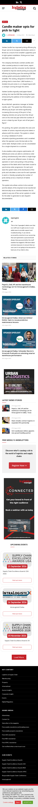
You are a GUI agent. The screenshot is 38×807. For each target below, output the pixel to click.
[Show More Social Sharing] (34, 41)
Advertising (5, 715)
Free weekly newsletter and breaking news (15, 727)
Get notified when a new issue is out (13, 746)
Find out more (17, 580)
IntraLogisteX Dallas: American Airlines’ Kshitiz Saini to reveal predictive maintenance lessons (17, 320)
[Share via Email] (27, 41)
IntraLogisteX (6, 779)
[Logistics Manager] (19, 8)
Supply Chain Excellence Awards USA (14, 764)
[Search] (34, 8)
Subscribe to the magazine (10, 723)
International (6, 686)
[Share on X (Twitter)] (17, 41)
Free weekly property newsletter (12, 731)
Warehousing (6, 678)
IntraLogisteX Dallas (17, 607)
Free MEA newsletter (9, 739)
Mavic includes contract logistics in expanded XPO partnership (23, 422)
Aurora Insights (7, 690)
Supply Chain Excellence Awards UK (17, 640)
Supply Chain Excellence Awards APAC (14, 771)
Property (5, 682)
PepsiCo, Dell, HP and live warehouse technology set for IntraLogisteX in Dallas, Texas (18, 286)
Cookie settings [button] (8, 802)
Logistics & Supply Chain (10, 674)
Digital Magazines (7, 702)
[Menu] (3, 8)
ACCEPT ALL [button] (28, 802)
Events (4, 698)
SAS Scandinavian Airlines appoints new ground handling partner (23, 432)
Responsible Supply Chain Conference (14, 775)
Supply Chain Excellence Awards (12, 760)
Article (5, 22)
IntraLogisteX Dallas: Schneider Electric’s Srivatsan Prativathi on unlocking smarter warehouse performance (18, 353)
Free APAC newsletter (9, 742)
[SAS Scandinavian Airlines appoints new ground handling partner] (6, 430)
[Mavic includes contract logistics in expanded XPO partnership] (6, 420)
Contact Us (5, 719)
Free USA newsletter (8, 735)
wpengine (11, 35)
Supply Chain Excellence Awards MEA (14, 768)
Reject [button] (18, 802)
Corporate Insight (7, 694)
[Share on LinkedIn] (7, 41)
